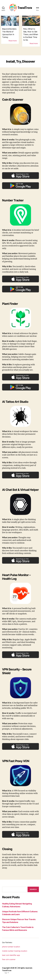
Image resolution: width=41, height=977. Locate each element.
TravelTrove (6, 970)
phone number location (11, 947)
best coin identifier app (11, 955)
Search (33, 889)
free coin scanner (8, 959)
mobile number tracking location (14, 951)
